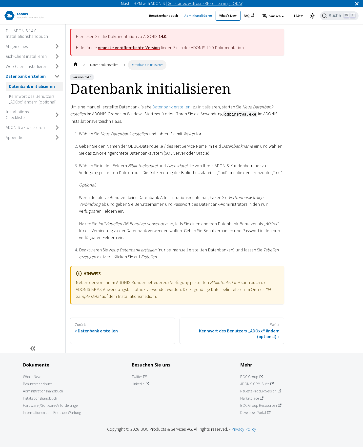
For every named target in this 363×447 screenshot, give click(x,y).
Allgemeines (17, 46)
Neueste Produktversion (258, 391)
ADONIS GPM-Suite (254, 384)
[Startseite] (75, 65)
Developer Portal (253, 412)
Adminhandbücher (198, 16)
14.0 (297, 16)
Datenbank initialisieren (32, 86)
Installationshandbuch (40, 398)
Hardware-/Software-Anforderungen (51, 405)
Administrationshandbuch (43, 391)
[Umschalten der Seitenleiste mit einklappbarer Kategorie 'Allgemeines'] (57, 46)
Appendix (14, 137)
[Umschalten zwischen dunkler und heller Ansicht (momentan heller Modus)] (312, 15)
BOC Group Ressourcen (258, 405)
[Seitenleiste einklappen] (33, 348)
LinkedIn (138, 384)
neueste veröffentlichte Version (129, 47)
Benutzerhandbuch (163, 16)
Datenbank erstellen (26, 76)
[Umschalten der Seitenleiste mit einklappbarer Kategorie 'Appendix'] (57, 137)
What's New (228, 16)
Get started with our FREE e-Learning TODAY (205, 3)
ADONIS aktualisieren (25, 127)
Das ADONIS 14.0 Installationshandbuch (27, 33)
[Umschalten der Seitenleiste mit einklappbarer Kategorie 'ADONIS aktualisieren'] (57, 127)
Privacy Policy (243, 429)
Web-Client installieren (26, 66)
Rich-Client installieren (26, 56)
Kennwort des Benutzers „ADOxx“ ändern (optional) (33, 99)
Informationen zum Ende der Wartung (52, 412)
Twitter (137, 376)
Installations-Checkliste (18, 114)
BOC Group (249, 376)
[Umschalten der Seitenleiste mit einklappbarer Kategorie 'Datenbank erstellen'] (57, 76)
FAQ (246, 16)
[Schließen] (357, 3)
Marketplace (249, 398)
